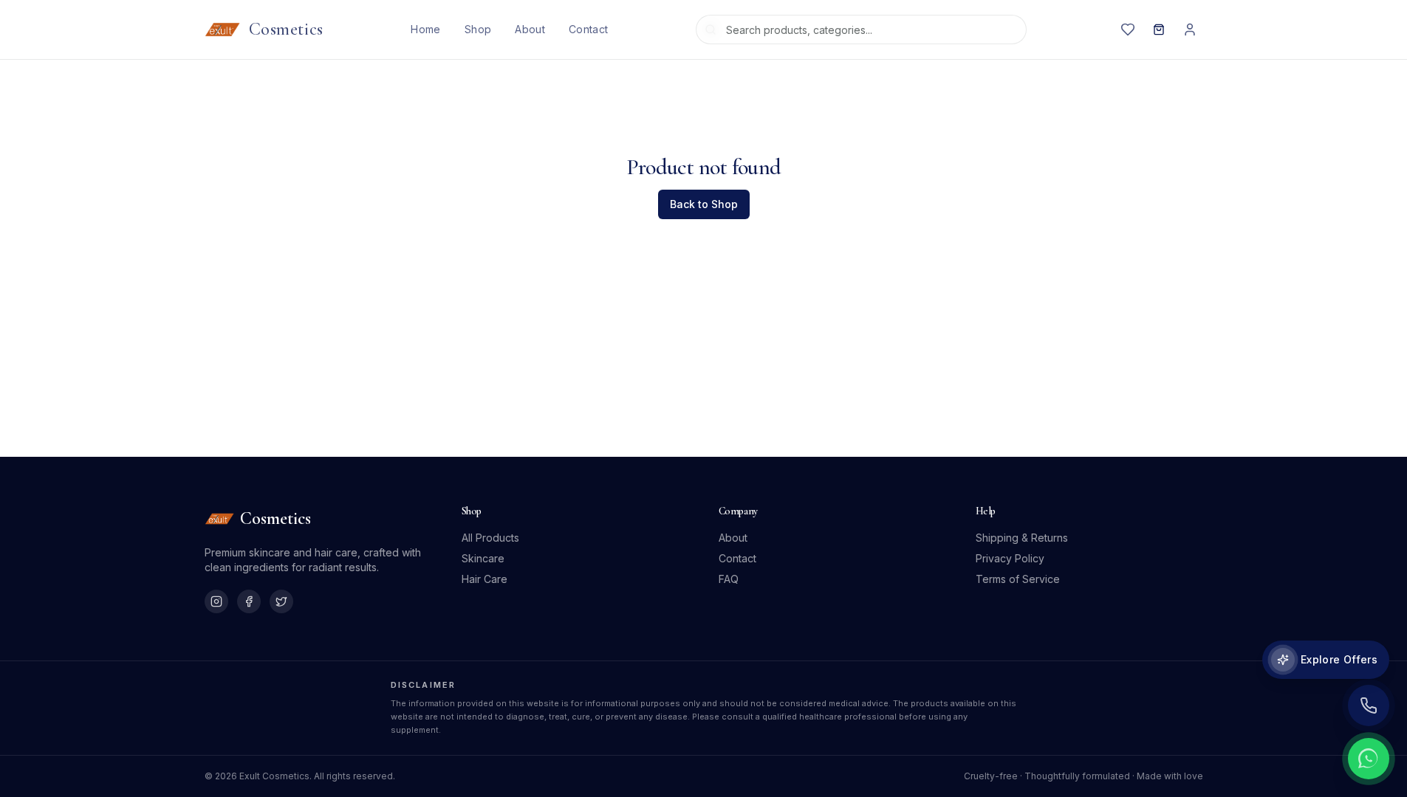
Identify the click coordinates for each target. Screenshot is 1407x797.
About (530, 29)
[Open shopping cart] (1159, 29)
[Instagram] (216, 601)
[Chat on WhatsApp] (1368, 758)
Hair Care (484, 579)
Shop (478, 29)
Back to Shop (704, 204)
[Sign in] (1190, 29)
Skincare (483, 558)
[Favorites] (1128, 29)
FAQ (729, 579)
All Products (490, 537)
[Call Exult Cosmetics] (1368, 705)
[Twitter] (281, 601)
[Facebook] (249, 601)
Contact (588, 29)
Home (425, 29)
